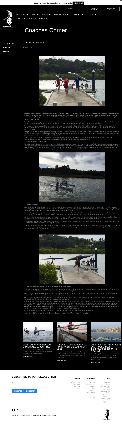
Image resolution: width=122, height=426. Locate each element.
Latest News (8, 43)
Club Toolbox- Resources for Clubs (91, 394)
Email (13, 382)
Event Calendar (75, 382)
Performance (60, 14)
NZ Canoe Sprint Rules (75, 387)
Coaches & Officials (25, 18)
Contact (43, 18)
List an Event (76, 384)
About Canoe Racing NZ (106, 383)
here (87, 313)
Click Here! (78, 3)
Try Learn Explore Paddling (90, 383)
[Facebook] (13, 410)
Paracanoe (92, 386)
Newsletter (8, 51)
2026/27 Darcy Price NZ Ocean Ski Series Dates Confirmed (37, 346)
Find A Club (92, 397)
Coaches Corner (46, 30)
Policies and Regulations (106, 395)
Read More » (27, 356)
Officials (93, 388)
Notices (6, 47)
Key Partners (106, 402)
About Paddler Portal (106, 399)
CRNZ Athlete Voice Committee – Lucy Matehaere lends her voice (72, 347)
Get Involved (88, 14)
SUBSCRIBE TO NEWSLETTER (24, 391)
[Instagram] (17, 410)
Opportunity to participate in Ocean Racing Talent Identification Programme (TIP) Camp (106, 348)
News (34, 14)
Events (45, 14)
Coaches (92, 390)
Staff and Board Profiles (105, 386)
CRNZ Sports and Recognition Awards (105, 391)
